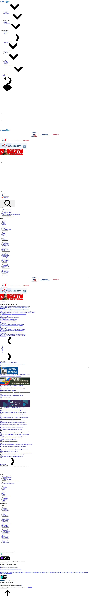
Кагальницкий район (5, 518)
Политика (3, 223)
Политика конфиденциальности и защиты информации (11, 214)
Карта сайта (4, 213)
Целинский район (5, 272)
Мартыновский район (5, 256)
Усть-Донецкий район (5, 271)
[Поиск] (7, 203)
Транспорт (4, 224)
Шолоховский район (5, 275)
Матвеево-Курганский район (7, 257)
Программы (6, 33)
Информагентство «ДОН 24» (7, 209)
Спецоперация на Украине (6, 229)
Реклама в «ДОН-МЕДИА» (6, 215)
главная (5, 31)
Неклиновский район (5, 260)
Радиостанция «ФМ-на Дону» (7, 477)
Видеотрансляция (7, 23)
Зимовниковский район (6, 251)
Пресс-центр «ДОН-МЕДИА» (7, 212)
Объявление (6, 52)
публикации (6, 62)
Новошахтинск (4, 262)
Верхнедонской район (5, 243)
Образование (4, 227)
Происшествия (4, 220)
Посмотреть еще (3, 464)
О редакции (6, 63)
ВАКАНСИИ (6, 42)
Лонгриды (5, 64)
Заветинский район (5, 249)
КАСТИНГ (9, 41)
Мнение (3, 235)
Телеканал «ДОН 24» (5, 476)
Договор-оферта (6, 13)
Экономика (4, 221)
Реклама (3, 75)
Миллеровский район (5, 524)
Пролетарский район (5, 265)
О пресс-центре (6, 74)
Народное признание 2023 (8, 65)
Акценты (3, 233)
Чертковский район (5, 540)
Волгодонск (4, 246)
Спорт (3, 225)
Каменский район (5, 253)
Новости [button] (3, 193)
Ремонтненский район (5, 266)
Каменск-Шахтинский (5, 252)
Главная (3, 301)
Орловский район (5, 263)
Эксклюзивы (4, 497)
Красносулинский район (6, 255)
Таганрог (3, 535)
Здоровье (3, 222)
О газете (5, 12)
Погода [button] (3, 194)
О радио (5, 22)
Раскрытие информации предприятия (8, 216)
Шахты (3, 541)
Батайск (3, 507)
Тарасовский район (5, 269)
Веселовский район (5, 244)
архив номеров (6, 11)
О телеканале (6, 51)
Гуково (3, 513)
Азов (3, 238)
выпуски (5, 21)
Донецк (3, 247)
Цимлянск (4, 273)
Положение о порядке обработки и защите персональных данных (10, 569)
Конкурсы (3, 234)
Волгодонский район (5, 245)
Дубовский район (5, 248)
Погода (3, 228)
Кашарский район (5, 254)
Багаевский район (5, 240)
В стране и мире (4, 232)
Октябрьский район (5, 529)
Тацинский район (5, 270)
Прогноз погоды (5, 231)
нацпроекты (5, 197)
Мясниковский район (5, 259)
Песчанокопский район (6, 264)
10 (2, 352)
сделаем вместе (6, 196)
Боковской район (5, 242)
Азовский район (5, 239)
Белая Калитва (4, 241)
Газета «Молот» (4, 211)
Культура (3, 492)
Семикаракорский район (6, 268)
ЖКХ (3, 226)
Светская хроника (5, 230)
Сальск (3, 267)
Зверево (3, 250)
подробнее (20, 585)
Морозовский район (5, 258)
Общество (3, 486)
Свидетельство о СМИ (4, 562)
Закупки (3, 482)
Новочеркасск (4, 261)
